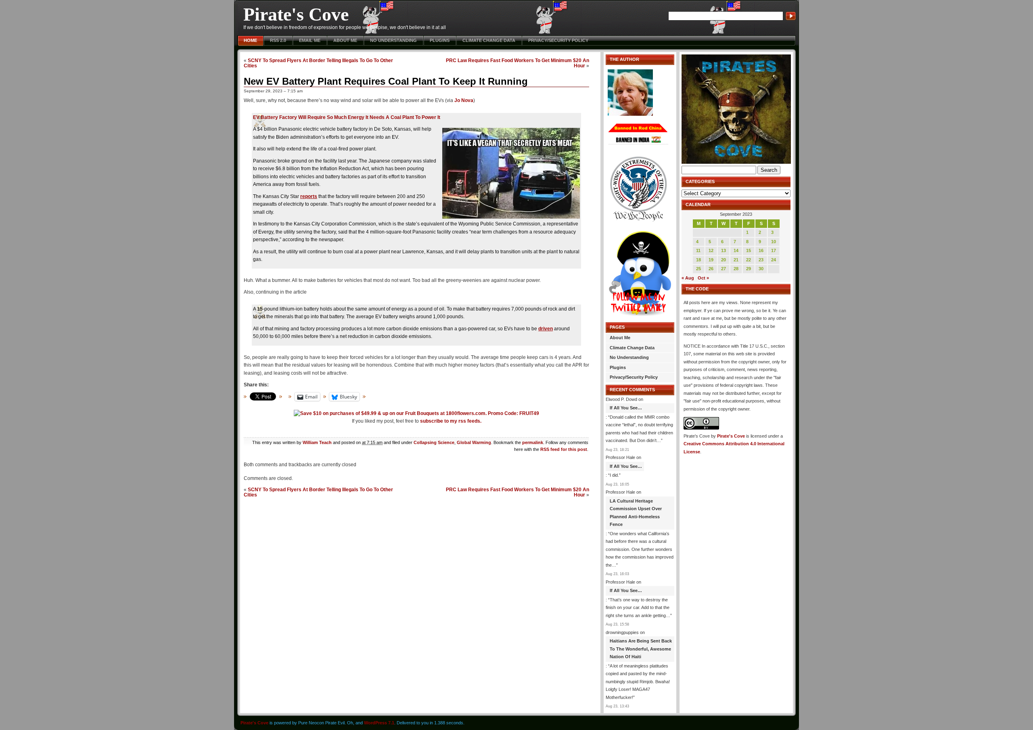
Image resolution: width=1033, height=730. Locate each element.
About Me (345, 40)
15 (748, 250)
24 (773, 259)
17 (773, 250)
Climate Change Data (488, 40)
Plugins (440, 40)
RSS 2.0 (278, 40)
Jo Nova (463, 100)
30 (761, 268)
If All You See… (626, 407)
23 (761, 259)
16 (761, 250)
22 (748, 259)
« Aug (688, 277)
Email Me (309, 40)
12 (711, 250)
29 (748, 268)
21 (736, 259)
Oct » (703, 277)
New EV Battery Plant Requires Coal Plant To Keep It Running (386, 81)
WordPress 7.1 (379, 722)
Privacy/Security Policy (558, 40)
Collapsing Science (434, 442)
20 (723, 259)
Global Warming (474, 442)
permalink (532, 442)
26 (711, 268)
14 (736, 250)
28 (736, 268)
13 (723, 250)
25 (698, 268)
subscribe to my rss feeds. (450, 421)
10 (773, 241)
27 (723, 268)
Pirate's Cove (296, 14)
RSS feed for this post (563, 449)
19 (711, 259)
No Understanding (393, 40)
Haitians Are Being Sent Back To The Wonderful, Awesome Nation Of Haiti (641, 648)
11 (698, 250)
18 (698, 259)
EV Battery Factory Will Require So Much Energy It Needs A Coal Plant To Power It (346, 117)
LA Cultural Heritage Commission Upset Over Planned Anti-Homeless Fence (636, 512)
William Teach (317, 442)
